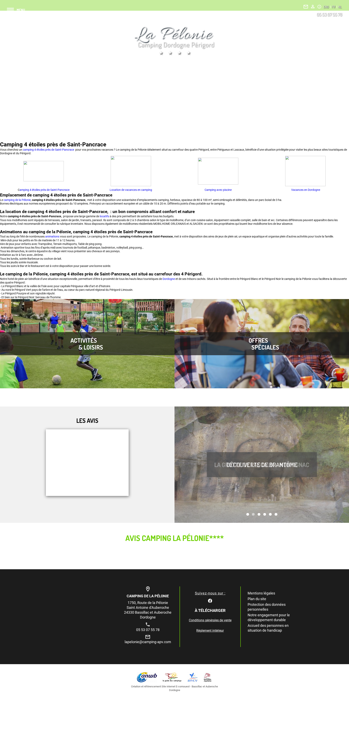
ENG (326, 7)
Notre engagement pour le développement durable (269, 617)
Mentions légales (261, 593)
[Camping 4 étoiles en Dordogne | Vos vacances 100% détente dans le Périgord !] (174, 40)
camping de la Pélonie (17, 200)
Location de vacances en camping (131, 189)
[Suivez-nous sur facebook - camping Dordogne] (210, 600)
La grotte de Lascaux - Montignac (261, 464)
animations (52, 236)
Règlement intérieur (210, 630)
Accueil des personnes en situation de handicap (268, 627)
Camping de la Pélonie (148, 596)
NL (340, 7)
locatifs (105, 216)
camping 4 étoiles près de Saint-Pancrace (49, 149)
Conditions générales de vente (210, 620)
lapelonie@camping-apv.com (148, 642)
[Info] (319, 6)
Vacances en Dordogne (305, 189)
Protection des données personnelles (267, 606)
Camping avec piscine (218, 189)
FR (334, 7)
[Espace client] (312, 6)
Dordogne (169, 278)
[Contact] (306, 6)
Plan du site (257, 599)
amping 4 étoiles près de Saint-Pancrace (44, 189)
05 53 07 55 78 (329, 14)
